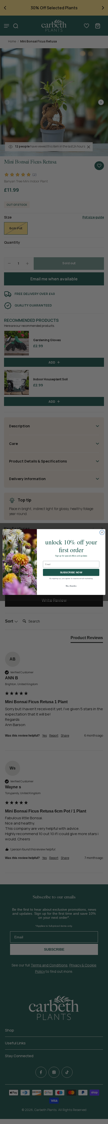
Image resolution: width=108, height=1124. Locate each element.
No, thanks (71, 586)
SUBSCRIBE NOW (71, 572)
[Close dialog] (102, 532)
